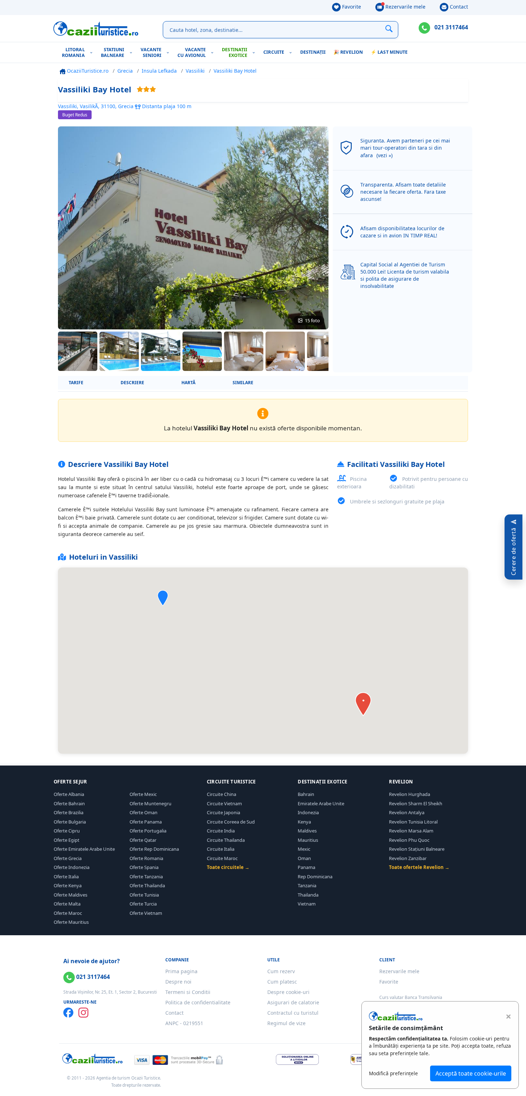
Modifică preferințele (393, 1073)
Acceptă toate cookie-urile (470, 1073)
